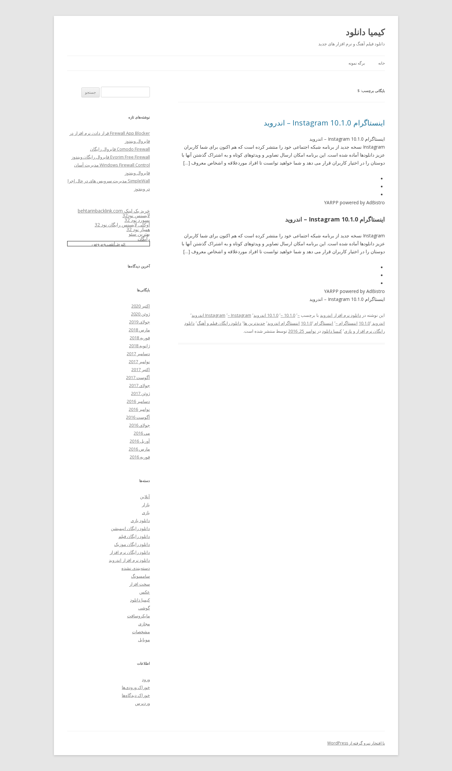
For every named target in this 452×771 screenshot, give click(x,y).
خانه (381, 63)
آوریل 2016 (140, 441)
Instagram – (239, 315)
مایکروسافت (138, 616)
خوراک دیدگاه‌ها (136, 695)
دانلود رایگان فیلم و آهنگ (219, 323)
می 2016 (142, 433)
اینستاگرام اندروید (283, 323)
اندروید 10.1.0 (372, 323)
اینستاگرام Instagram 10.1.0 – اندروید (324, 122)
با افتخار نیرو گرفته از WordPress (356, 743)
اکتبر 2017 (140, 369)
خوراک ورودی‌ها (136, 687)
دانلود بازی (140, 520)
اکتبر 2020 (140, 306)
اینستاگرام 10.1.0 (317, 323)
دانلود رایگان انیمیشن (130, 528)
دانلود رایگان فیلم (134, 536)
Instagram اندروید (208, 315)
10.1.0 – (288, 315)
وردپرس (142, 703)
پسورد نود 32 (137, 220)
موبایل (144, 640)
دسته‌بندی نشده (135, 568)
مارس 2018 (139, 330)
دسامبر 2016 (138, 401)
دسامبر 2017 (138, 354)
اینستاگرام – (347, 323)
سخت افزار (139, 584)
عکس (144, 592)
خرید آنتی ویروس (109, 243)
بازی (146, 512)
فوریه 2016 (140, 457)
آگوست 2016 (138, 417)
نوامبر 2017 (139, 361)
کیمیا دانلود (365, 32)
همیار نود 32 (138, 229)
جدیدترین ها (254, 323)
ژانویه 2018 (139, 346)
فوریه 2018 (140, 338)
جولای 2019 (139, 322)
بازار (146, 504)
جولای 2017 (139, 385)
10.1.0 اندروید (265, 315)
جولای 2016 (139, 425)
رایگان (144, 238)
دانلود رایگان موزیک (132, 544)
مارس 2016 (139, 449)
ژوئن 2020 (140, 314)
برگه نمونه (356, 63)
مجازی (144, 624)
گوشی (144, 608)
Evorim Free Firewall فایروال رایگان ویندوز (110, 157)
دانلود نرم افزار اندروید (340, 315)
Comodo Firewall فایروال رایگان (120, 149)
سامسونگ (140, 576)
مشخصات (141, 632)
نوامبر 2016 (139, 409)
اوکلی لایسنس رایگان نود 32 (122, 224)
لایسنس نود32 (136, 215)
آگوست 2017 (138, 377)
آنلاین (145, 497)
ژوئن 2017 (140, 393)
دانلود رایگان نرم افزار (130, 552)
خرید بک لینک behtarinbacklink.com (114, 211)
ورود (146, 679)
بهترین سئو (139, 234)
